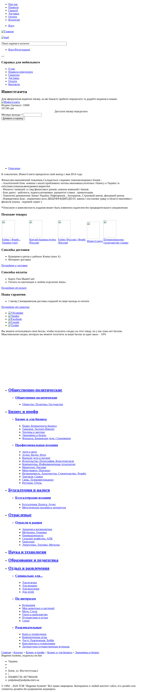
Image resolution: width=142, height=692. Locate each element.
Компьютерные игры (34, 637)
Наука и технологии (27, 552)
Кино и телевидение (34, 634)
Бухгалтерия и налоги (29, 490)
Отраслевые (20, 515)
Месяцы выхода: (12, 114)
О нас (11, 68)
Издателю (14, 19)
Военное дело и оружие (36, 458)
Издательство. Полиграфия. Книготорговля (48, 461)
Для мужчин (29, 582)
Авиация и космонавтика (37, 529)
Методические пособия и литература (44, 507)
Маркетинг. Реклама (34, 467)
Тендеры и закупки (33, 432)
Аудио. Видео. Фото (34, 454)
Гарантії (13, 10)
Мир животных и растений (38, 608)
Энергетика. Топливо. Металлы (41, 544)
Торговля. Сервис (32, 476)
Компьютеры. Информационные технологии (48, 464)
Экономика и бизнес (34, 435)
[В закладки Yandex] (13, 316)
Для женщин (29, 585)
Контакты (14, 84)
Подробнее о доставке (14, 265)
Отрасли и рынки (28, 522)
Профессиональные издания (36, 445)
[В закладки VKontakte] (15, 312)
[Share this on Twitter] (13, 325)
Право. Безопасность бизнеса (39, 425)
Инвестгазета (95, 241)
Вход (11, 25)
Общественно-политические (35, 390)
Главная (6, 652)
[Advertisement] (27, 141)
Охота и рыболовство (35, 614)
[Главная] (7, 31)
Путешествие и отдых (35, 617)
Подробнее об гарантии (15, 307)
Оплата (12, 16)
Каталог (18, 652)
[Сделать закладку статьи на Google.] (13, 322)
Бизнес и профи (23, 411)
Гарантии (14, 74)
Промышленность (32, 535)
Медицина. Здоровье (34, 532)
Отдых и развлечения (28, 568)
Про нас (13, 4)
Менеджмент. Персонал (36, 470)
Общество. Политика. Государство (42, 404)
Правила (13, 7)
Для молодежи (30, 588)
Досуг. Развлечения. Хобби (38, 640)
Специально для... (29, 576)
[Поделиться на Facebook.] (15, 319)
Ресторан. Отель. (32, 482)
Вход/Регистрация (19, 49)
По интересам (25, 598)
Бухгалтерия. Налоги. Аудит (39, 504)
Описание (14, 168)
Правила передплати (20, 71)
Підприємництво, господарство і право (115, 241)
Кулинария (28, 605)
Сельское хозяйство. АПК (37, 538)
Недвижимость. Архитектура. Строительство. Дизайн (54, 473)
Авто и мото (29, 451)
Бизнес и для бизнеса (31, 419)
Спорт (26, 620)
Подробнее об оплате (13, 287)
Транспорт (28, 541)
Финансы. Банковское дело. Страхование (46, 438)
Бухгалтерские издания (33, 497)
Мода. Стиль (29, 611)
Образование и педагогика (33, 560)
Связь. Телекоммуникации (38, 479)
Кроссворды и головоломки (38, 643)
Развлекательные (28, 627)
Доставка (13, 13)
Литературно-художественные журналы (45, 646)
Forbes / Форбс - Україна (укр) (11, 241)
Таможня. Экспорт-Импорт (38, 429)
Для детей (28, 591)
